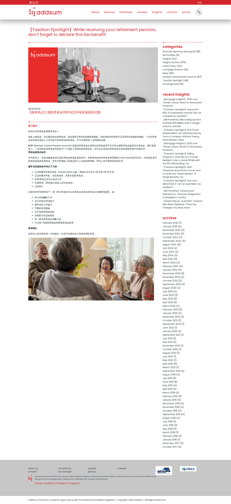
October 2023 (170, 280)
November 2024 (171, 233)
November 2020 (171, 345)
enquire (92, 468)
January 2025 (170, 226)
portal (186, 12)
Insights (167, 58)
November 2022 (171, 316)
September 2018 (171, 414)
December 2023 (171, 273)
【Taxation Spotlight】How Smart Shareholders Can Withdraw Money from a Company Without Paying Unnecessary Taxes (182, 134)
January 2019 (170, 399)
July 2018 (167, 421)
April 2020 (168, 363)
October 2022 (170, 320)
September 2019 (171, 371)
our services (64, 468)
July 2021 (167, 338)
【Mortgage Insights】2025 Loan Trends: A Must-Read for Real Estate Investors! (182, 102)
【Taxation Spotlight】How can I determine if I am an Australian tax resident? (182, 184)
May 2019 (168, 385)
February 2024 (170, 266)
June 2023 (168, 295)
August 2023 (169, 287)
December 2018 (171, 403)
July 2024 (168, 248)
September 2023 (172, 284)
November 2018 (171, 407)
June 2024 (168, 251)
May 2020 (168, 360)
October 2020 (170, 349)
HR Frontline (169, 55)
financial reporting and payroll (179, 51)
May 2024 (168, 255)
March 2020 (169, 367)
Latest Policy (169, 66)
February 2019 (170, 396)
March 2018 (169, 432)
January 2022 (170, 331)
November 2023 (171, 277)
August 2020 (169, 352)
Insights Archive (171, 62)
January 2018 (170, 439)
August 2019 (169, 374)
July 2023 (168, 291)
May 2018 (168, 428)
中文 (200, 2)
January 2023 (170, 313)
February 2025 (170, 222)
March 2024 (169, 262)
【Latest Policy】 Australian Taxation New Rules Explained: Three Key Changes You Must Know (182, 204)
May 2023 (168, 298)
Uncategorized (171, 84)
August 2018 (169, 418)
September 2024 (172, 240)
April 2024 (168, 259)
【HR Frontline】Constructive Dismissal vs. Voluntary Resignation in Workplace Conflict (182, 194)
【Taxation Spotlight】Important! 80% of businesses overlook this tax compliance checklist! (182, 113)
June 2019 (168, 381)
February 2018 (170, 436)
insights (157, 12)
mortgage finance (173, 69)
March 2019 (169, 392)
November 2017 (171, 443)
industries (125, 12)
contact (172, 12)
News (165, 73)
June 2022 (168, 327)
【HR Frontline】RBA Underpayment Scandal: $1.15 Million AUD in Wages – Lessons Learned (182, 123)
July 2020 (168, 356)
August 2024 (169, 244)
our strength (65, 471)
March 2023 (169, 306)
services (109, 12)
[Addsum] (44, 10)
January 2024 (170, 269)
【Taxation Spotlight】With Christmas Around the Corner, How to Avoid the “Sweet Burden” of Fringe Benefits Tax (182, 172)
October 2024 (170, 237)
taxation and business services (179, 76)
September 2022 (172, 324)
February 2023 (170, 309)
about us (33, 468)
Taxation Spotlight (173, 80)
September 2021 (171, 334)
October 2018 (170, 410)
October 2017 (170, 446)
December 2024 (172, 230)
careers (142, 12)
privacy (92, 471)
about (95, 12)
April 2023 (168, 302)
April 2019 (168, 389)
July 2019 (167, 378)
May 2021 (167, 342)
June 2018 (168, 425)
